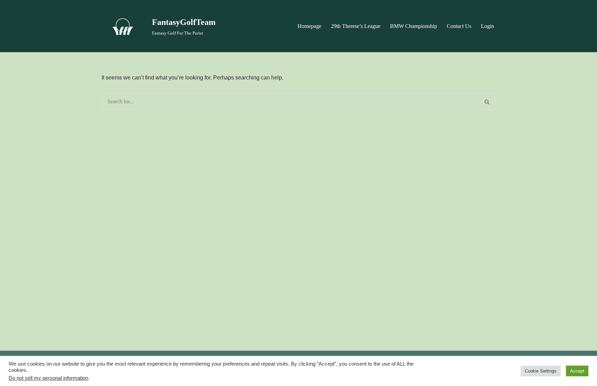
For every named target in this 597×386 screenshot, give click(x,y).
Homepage (309, 26)
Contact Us (459, 26)
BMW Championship (413, 26)
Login (487, 26)
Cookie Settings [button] (541, 371)
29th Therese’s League (355, 26)
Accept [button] (577, 371)
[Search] (487, 102)
